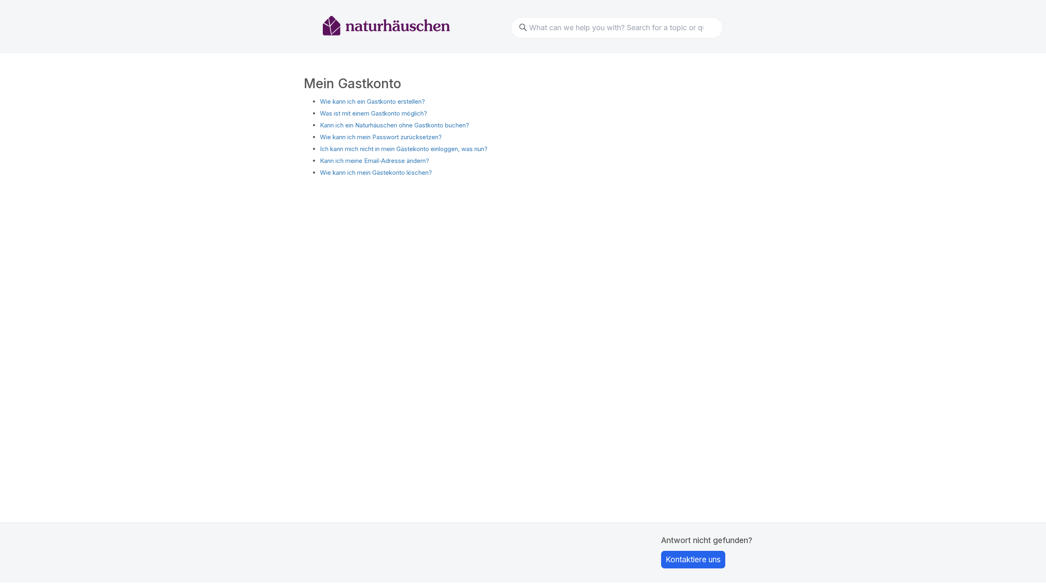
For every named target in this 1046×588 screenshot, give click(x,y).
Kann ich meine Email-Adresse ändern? (374, 161)
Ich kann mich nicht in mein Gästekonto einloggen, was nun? (403, 149)
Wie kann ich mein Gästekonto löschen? (376, 172)
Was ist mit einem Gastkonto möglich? (373, 113)
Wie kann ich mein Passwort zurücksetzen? (381, 137)
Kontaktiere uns (693, 559)
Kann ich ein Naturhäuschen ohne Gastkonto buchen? (394, 125)
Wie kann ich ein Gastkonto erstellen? (372, 101)
